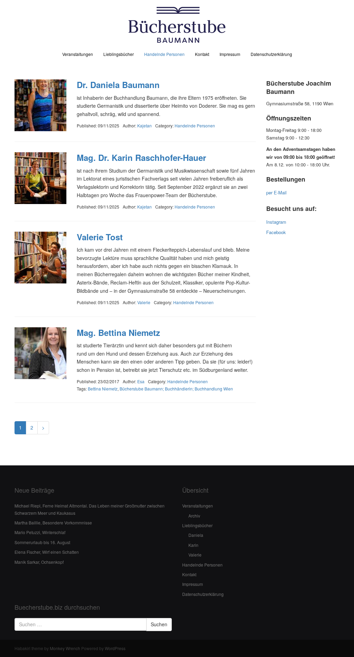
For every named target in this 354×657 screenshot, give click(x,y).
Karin (193, 545)
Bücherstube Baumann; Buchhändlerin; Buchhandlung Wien (176, 389)
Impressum (230, 54)
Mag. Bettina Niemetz (118, 332)
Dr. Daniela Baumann (118, 84)
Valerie (195, 555)
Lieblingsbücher (118, 54)
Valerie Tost (100, 237)
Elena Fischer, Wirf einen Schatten (47, 552)
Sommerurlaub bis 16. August (42, 542)
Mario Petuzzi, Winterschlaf (40, 532)
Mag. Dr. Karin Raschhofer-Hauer (141, 157)
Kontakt (202, 54)
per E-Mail (276, 192)
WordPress (115, 648)
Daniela (195, 535)
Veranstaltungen (77, 54)
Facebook (276, 232)
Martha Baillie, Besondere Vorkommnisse (53, 522)
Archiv (194, 516)
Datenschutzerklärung (271, 54)
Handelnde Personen (164, 54)
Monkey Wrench (65, 648)
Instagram (276, 222)
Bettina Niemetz (103, 389)
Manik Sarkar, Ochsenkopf (39, 562)
